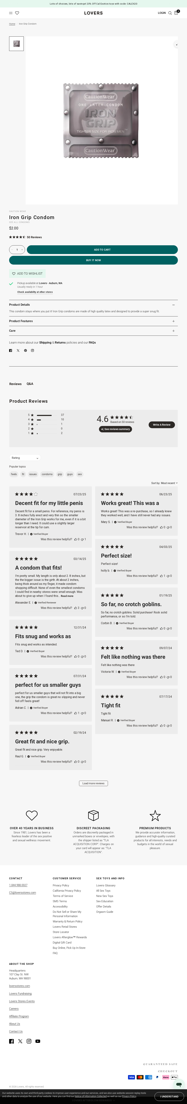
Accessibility (60, 906)
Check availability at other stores (35, 292)
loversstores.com (19, 986)
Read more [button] (67, 595)
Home (12, 24)
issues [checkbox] (33, 474)
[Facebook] (11, 350)
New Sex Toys (104, 896)
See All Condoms (19, 222)
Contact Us (16, 1031)
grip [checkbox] (60, 474)
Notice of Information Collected (91, 1096)
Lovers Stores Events (22, 1001)
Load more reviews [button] (93, 783)
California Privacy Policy (67, 890)
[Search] (170, 13)
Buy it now (93, 260)
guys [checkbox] (70, 474)
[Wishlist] (17, 13)
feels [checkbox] (14, 474)
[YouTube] (39, 1041)
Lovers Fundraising (20, 993)
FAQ (55, 953)
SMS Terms (60, 901)
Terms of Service (63, 896)
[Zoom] (177, 44)
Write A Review (161, 424)
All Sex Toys (103, 890)
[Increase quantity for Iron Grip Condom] (22, 249)
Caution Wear (17, 211)
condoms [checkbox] (47, 474)
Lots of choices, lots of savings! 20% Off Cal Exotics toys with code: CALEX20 (93, 3)
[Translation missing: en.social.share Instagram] (33, 350)
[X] (19, 350)
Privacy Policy (61, 885)
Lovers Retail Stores (65, 926)
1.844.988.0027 (18, 885)
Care (12, 330)
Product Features (21, 321)
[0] (175, 13)
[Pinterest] (26, 350)
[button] (27, 273)
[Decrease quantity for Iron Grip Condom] (12, 249)
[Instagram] (31, 1041)
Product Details (19, 304)
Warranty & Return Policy (67, 921)
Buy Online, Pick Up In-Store (69, 948)
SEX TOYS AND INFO (110, 878)
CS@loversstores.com (22, 892)
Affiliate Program (19, 1016)
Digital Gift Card (62, 942)
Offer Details (103, 906)
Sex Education (104, 901)
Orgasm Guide (104, 911)
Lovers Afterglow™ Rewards (70, 937)
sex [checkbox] (80, 474)
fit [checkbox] (23, 474)
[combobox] (164, 483)
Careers (14, 1008)
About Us (14, 1023)
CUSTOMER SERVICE (67, 878)
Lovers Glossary (105, 885)
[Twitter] (22, 1041)
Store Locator (61, 932)
